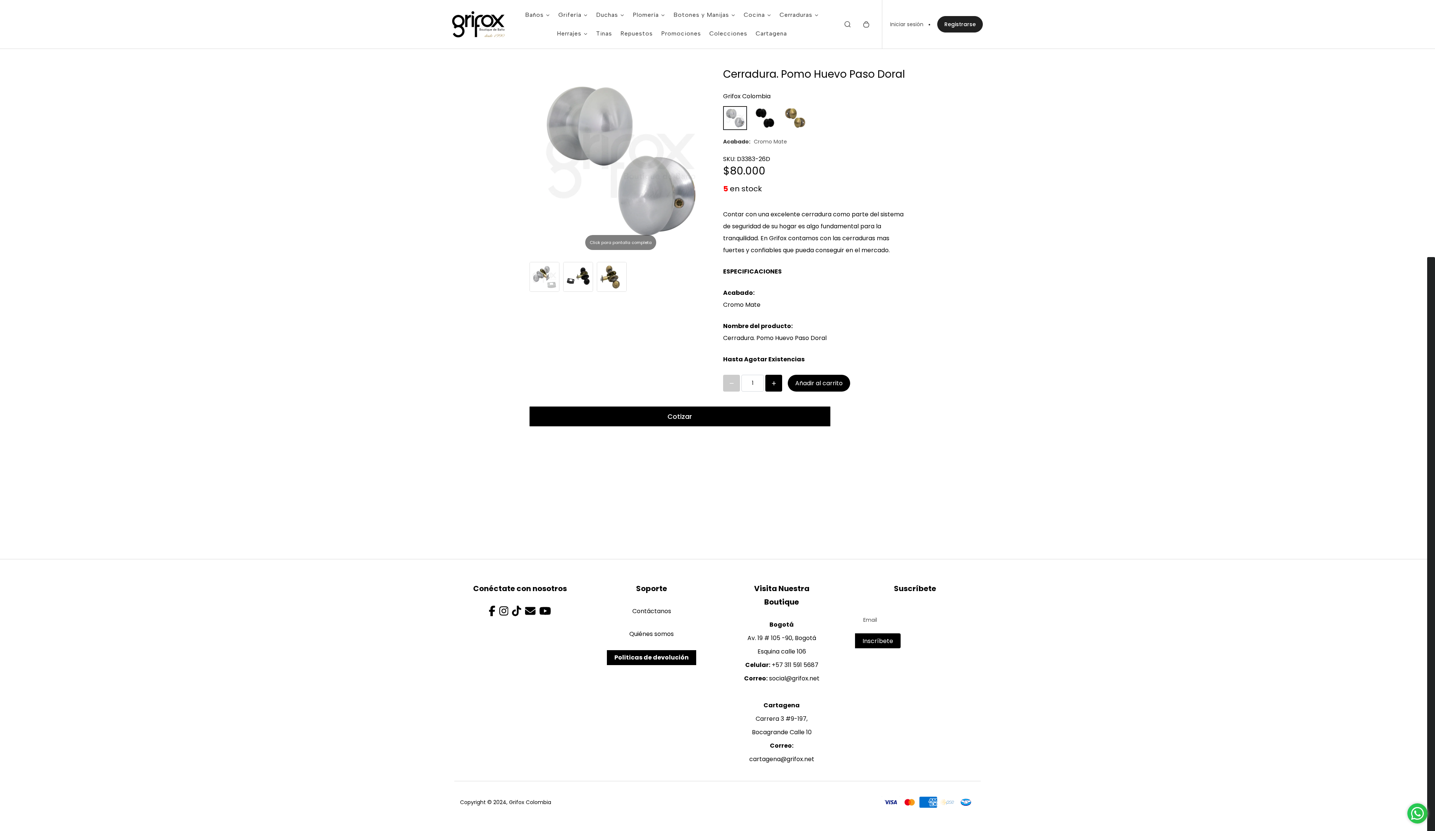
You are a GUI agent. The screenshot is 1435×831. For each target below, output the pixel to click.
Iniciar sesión (906, 24)
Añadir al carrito (819, 383)
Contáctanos (651, 611)
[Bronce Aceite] (765, 118)
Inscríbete (877, 641)
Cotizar (679, 416)
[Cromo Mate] (735, 118)
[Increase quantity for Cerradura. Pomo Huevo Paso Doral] (773, 383)
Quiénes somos (651, 634)
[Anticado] (795, 118)
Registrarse (960, 24)
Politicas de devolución (651, 657)
